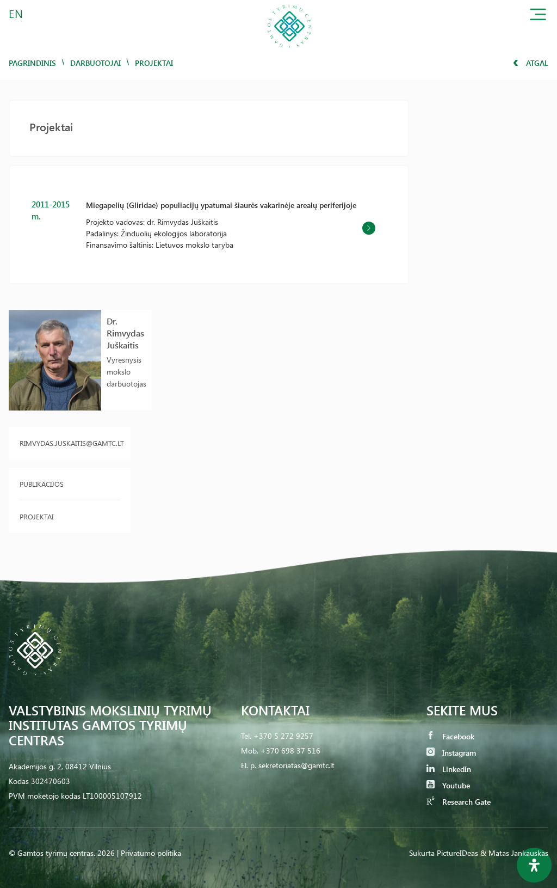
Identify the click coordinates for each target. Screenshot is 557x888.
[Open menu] (538, 16)
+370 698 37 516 (290, 750)
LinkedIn (455, 769)
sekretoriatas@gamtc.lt (296, 765)
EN (16, 13)
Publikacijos (42, 483)
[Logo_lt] (289, 51)
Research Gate (465, 802)
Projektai (36, 516)
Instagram (458, 753)
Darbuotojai (95, 63)
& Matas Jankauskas (514, 853)
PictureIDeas (457, 853)
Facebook (457, 736)
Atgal (536, 63)
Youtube (455, 785)
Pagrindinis (32, 63)
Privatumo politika (151, 853)
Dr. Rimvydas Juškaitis (125, 333)
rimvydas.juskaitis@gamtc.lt (70, 443)
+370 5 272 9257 (283, 736)
